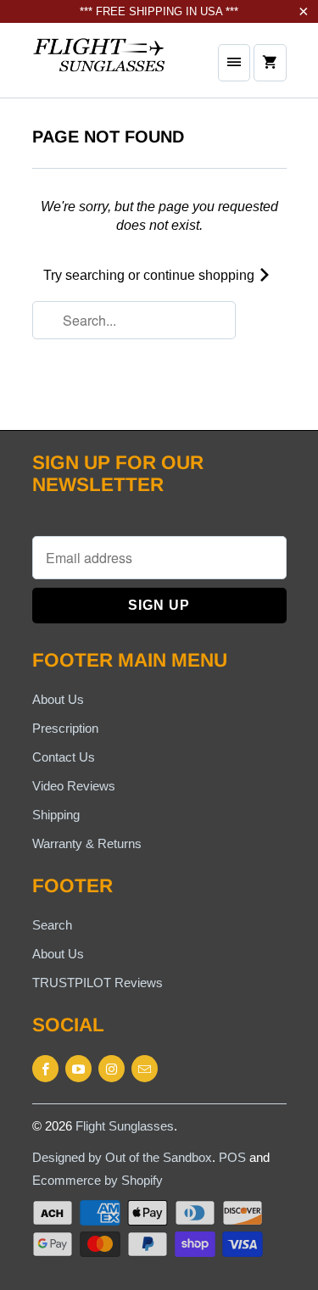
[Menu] (234, 62)
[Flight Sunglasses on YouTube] (78, 1068)
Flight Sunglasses (124, 1126)
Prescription (65, 728)
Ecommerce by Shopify (97, 1180)
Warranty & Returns (87, 843)
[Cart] (270, 62)
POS (232, 1157)
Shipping (56, 814)
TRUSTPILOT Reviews (97, 982)
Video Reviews (73, 786)
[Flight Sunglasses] (100, 67)
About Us (58, 699)
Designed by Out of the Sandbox (122, 1157)
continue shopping (200, 275)
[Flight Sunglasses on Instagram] (111, 1068)
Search (52, 925)
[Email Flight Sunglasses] (144, 1068)
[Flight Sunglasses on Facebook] (45, 1068)
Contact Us (63, 757)
